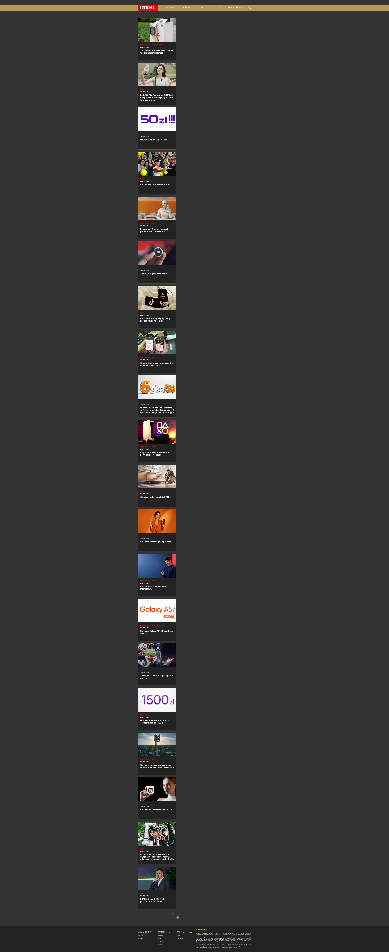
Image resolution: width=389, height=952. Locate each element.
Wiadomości (170, 7)
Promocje (217, 7)
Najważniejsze (187, 7)
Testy (203, 7)
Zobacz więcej (178, 914)
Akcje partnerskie (235, 7)
